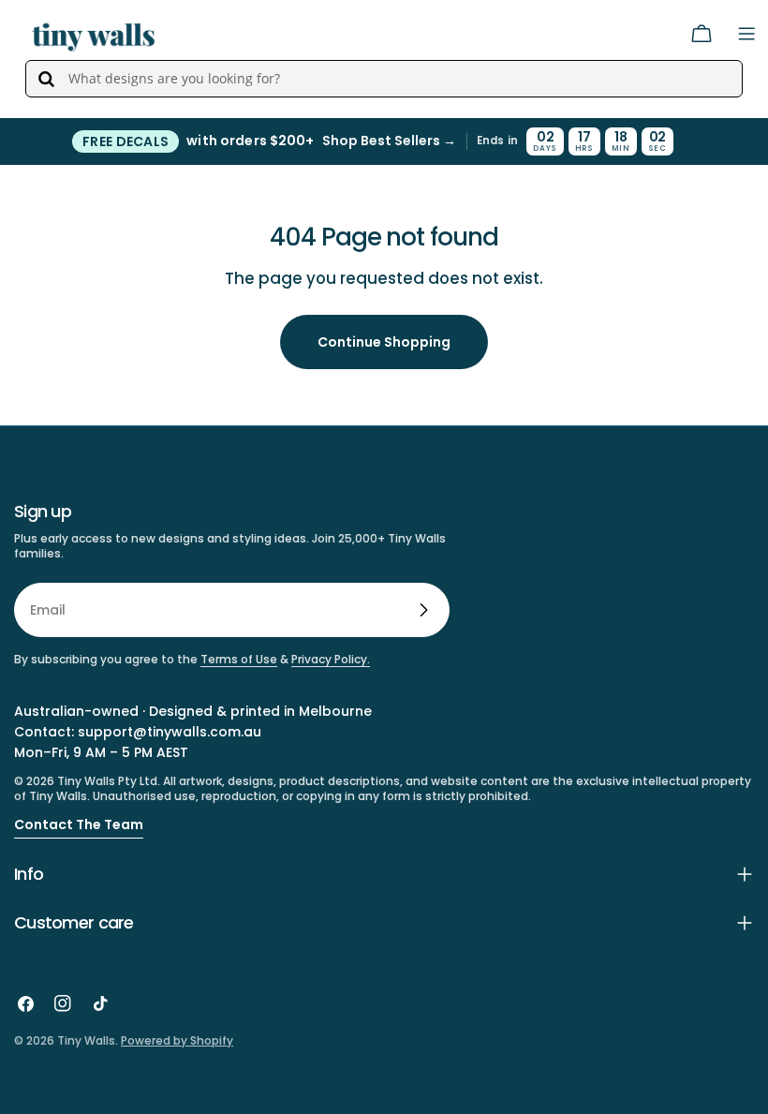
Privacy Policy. (330, 659)
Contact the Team (78, 824)
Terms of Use (238, 659)
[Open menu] (746, 33)
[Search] (46, 79)
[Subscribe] (423, 610)
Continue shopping (384, 342)
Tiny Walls (86, 1040)
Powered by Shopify (177, 1040)
